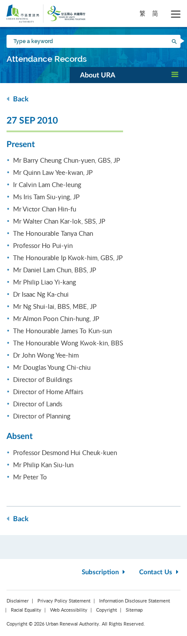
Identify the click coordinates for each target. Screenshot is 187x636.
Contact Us (156, 572)
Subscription (101, 572)
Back (20, 99)
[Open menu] (175, 14)
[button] (128, 75)
